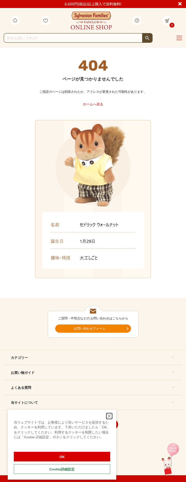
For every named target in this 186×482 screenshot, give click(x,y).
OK (62, 457)
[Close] (182, 3)
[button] (93, 357)
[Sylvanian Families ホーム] (91, 20)
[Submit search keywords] (147, 38)
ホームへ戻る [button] (93, 104)
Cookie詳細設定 (62, 469)
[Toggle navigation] (179, 38)
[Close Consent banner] (109, 416)
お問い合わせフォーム (89, 328)
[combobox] (78, 38)
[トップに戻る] (170, 460)
